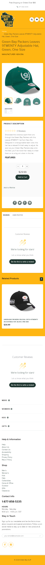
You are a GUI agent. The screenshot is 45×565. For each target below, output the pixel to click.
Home (4, 31)
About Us (5, 447)
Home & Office (7, 483)
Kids (3, 476)
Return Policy (7, 460)
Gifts (3, 488)
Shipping (5, 455)
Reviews (6, 215)
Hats (3, 478)
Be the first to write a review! (22, 261)
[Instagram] (10, 544)
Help (4, 444)
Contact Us (6, 450)
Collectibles (6, 481)
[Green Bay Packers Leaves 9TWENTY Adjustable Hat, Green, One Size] (22, 81)
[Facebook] (4, 544)
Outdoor (5, 486)
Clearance (6, 491)
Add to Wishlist (9, 188)
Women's (5, 473)
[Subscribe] (40, 536)
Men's (4, 470)
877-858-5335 (23, 7)
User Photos (17, 215)
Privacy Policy (7, 457)
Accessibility (6, 452)
